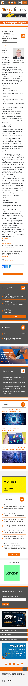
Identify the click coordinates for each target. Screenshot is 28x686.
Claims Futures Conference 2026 (15, 334)
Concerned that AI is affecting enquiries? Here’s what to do (12, 410)
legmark (12, 681)
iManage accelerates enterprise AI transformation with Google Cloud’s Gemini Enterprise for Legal (14, 507)
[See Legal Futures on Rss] (22, 664)
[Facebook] (3, 266)
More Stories (14, 554)
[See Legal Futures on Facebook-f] (15, 2)
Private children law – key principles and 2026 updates (14, 296)
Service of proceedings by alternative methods (10, 429)
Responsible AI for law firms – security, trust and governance (14, 514)
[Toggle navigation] (24, 2)
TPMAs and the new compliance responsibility (14, 526)
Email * (4, 600)
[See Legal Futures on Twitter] (9, 2)
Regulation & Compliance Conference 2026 (12, 338)
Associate (5, 256)
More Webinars (14, 316)
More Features (14, 467)
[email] (14, 599)
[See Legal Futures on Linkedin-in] (12, 2)
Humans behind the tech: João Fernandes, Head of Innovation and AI (14, 538)
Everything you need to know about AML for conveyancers (13, 520)
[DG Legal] (14, 573)
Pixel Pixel (9, 680)
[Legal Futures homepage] (14, 10)
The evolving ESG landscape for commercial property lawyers (14, 531)
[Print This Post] (26, 28)
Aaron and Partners (9, 260)
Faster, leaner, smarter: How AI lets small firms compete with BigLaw (14, 448)
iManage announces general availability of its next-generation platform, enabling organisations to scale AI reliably (15, 546)
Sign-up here (5, 604)
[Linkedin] (9, 266)
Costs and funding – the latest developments (13, 311)
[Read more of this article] (14, 419)
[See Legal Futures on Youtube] (18, 664)
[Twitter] (6, 266)
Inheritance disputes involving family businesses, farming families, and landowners (15, 304)
